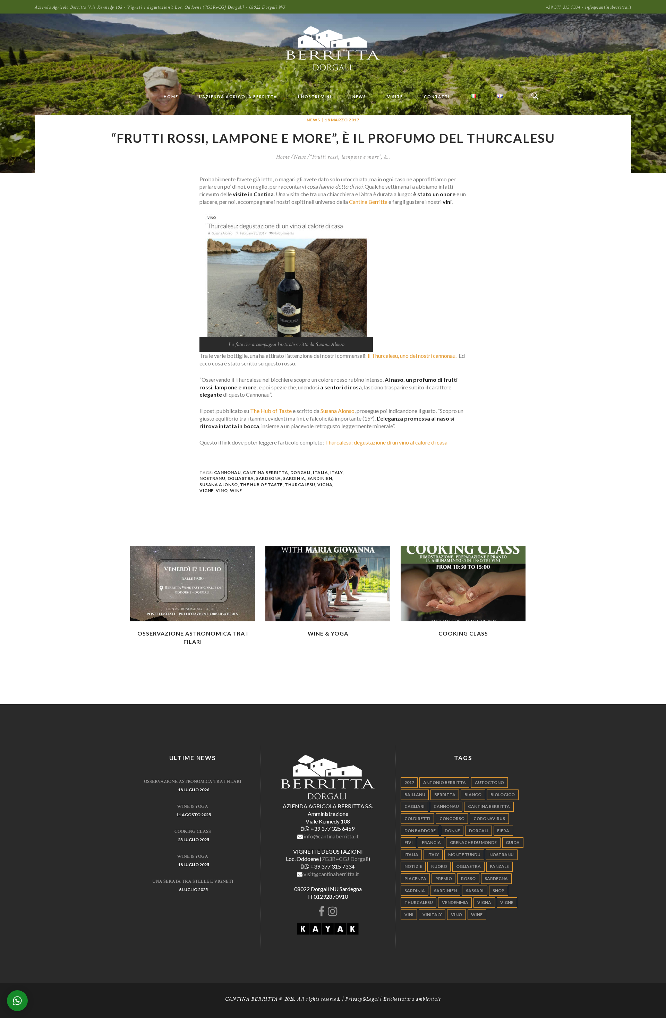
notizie (413, 866)
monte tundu (464, 854)
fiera (503, 830)
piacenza (415, 878)
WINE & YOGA (328, 633)
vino (222, 490)
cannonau (227, 472)
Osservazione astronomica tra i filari (192, 781)
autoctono (489, 782)
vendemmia (455, 902)
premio (443, 878)
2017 (409, 782)
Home (283, 157)
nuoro (439, 866)
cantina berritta (265, 472)
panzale (499, 866)
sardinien (319, 478)
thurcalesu (300, 484)
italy (336, 472)
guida (513, 842)
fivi (408, 842)
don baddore (420, 830)
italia (320, 472)
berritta (444, 794)
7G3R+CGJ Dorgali (345, 858)
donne (452, 830)
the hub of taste (261, 484)
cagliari (414, 806)
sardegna (268, 478)
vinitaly (432, 914)
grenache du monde (473, 842)
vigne (206, 490)
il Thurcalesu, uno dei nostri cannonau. (413, 355)
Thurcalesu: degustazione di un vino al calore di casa (386, 442)
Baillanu (414, 794)
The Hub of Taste (271, 410)
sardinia (294, 478)
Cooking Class (463, 633)
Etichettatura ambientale (412, 999)
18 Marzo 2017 (342, 119)
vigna (324, 484)
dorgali (300, 472)
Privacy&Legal (361, 999)
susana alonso (218, 484)
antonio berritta (444, 782)
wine (236, 490)
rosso (468, 878)
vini (408, 914)
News (313, 119)
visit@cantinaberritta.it (331, 874)
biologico (502, 794)
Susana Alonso (338, 410)
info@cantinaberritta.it (331, 836)
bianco (472, 794)
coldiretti (417, 818)
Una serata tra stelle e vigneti (192, 881)
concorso (451, 818)
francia (431, 842)
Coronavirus (489, 818)
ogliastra (241, 478)
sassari (475, 890)
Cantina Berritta (368, 201)
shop (498, 890)
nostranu (212, 478)
